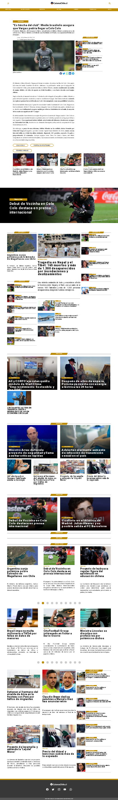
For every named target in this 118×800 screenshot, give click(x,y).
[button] (20, 145)
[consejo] (81, 767)
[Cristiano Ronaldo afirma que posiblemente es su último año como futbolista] (79, 51)
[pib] (81, 702)
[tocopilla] (81, 689)
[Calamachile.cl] (8, 4)
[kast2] (85, 264)
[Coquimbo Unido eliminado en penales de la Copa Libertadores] (11, 341)
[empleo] (81, 728)
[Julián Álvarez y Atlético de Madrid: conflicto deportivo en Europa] (85, 277)
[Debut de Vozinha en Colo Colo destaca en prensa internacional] (85, 237)
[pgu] (81, 754)
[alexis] (79, 67)
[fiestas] (81, 715)
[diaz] (79, 44)
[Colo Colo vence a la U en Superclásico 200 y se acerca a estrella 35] (11, 330)
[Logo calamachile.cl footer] (59, 786)
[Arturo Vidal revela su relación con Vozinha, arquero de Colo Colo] (11, 309)
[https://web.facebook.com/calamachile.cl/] (47, 790)
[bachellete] (85, 290)
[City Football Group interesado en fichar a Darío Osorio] (11, 319)
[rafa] (79, 59)
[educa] (85, 250)
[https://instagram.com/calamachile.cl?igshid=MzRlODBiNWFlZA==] (59, 790)
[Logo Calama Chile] (59, 5)
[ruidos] (81, 676)
